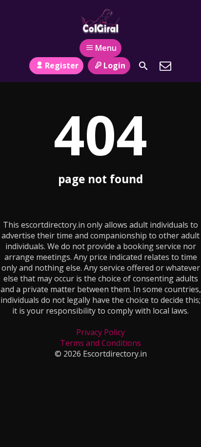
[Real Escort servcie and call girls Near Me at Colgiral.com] (100, 21)
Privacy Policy (100, 332)
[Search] (143, 66)
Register (62, 65)
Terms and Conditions (100, 343)
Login (114, 65)
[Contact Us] (165, 66)
